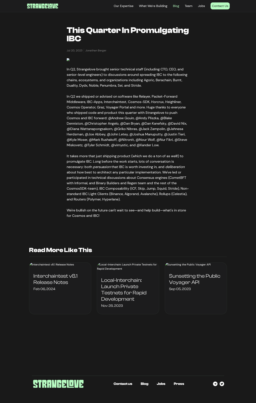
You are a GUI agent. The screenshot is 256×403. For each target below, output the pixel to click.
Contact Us (220, 6)
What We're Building (153, 6)
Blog (176, 6)
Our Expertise (123, 6)
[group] (60, 288)
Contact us (123, 384)
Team (188, 6)
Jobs (201, 6)
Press (179, 384)
